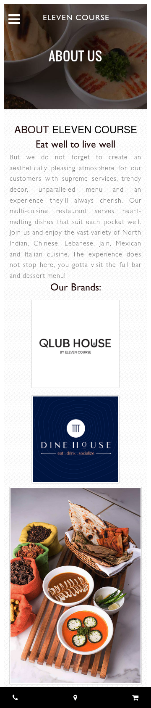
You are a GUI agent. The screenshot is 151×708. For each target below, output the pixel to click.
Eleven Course (76, 19)
